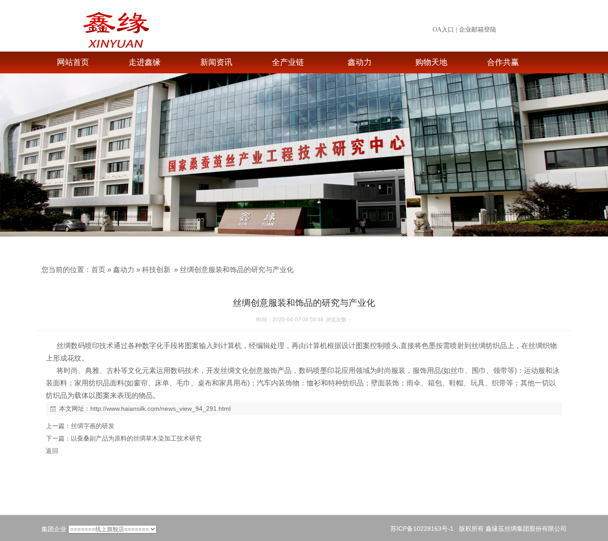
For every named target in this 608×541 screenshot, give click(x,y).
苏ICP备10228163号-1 (422, 528)
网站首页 (73, 62)
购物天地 (431, 62)
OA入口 (443, 29)
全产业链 (288, 62)
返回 (52, 450)
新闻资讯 (216, 62)
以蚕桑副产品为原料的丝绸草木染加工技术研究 (136, 438)
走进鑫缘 (145, 62)
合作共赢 (503, 62)
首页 (98, 269)
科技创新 (156, 269)
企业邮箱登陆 (477, 29)
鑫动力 (360, 62)
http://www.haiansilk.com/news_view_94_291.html (160, 408)
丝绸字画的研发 (92, 425)
